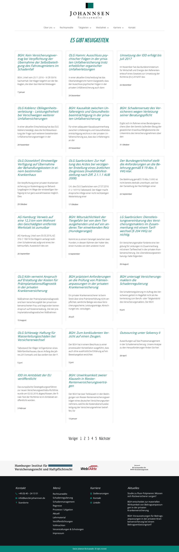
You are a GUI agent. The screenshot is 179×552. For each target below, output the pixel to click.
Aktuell (56, 513)
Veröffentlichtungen (63, 521)
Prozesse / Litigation (63, 509)
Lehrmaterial (59, 517)
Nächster (104, 438)
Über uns (48, 27)
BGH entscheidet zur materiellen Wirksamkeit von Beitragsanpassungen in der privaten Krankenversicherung (145, 506)
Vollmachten (59, 525)
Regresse (57, 505)
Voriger (73, 438)
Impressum (58, 533)
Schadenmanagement (64, 501)
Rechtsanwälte (66, 27)
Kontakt (131, 27)
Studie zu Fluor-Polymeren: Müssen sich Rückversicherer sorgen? (145, 495)
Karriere (117, 27)
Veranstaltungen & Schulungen (68, 529)
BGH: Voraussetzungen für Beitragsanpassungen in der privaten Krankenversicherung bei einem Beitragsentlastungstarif (145, 520)
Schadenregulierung (63, 497)
